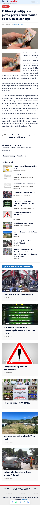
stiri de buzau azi (23, 135)
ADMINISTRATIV (17, 177)
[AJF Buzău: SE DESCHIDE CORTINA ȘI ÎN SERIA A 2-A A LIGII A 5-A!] (7, 203)
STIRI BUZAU (24, 171)
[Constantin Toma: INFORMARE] (7, 194)
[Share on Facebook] (12, 502)
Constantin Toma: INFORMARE (24, 192)
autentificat (14, 147)
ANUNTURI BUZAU (28, 177)
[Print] (28, 502)
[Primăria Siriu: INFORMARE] (7, 225)
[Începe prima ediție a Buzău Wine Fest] (7, 234)
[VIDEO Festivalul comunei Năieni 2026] (7, 168)
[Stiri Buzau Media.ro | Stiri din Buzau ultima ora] (9, 2)
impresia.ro (24, 499)
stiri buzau (13, 135)
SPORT (25, 208)
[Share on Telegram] (20, 502)
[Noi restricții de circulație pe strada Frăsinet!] (7, 243)
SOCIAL (5, 6)
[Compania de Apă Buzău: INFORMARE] (7, 214)
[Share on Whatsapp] (16, 502)
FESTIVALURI (16, 171)
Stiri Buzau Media (18, 24)
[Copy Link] (24, 502)
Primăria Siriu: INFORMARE (23, 223)
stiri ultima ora (19, 137)
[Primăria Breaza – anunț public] (7, 177)
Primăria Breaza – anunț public (24, 175)
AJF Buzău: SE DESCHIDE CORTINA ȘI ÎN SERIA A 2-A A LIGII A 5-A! (23, 203)
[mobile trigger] (36, 2)
